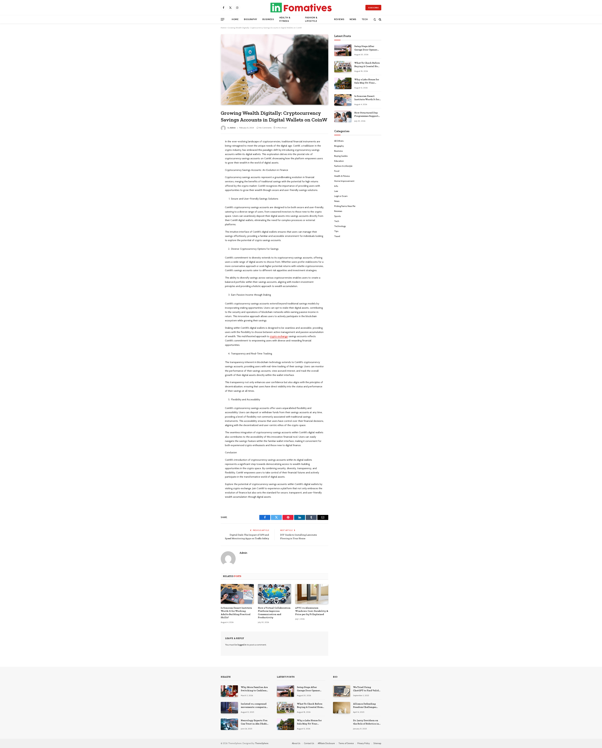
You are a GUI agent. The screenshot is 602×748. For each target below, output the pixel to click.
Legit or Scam (341, 196)
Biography (250, 19)
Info (336, 186)
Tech (365, 19)
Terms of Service (346, 743)
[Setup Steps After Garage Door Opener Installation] (342, 50)
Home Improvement (344, 181)
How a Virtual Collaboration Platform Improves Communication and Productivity (274, 612)
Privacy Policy (363, 743)
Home (235, 19)
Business (268, 19)
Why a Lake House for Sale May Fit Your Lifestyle (366, 81)
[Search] (379, 19)
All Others (339, 141)
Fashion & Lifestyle (311, 19)
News (353, 19)
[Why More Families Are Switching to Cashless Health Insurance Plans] (229, 691)
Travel (337, 236)
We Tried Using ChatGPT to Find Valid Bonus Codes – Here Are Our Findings (366, 689)
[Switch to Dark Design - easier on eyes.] (375, 19)
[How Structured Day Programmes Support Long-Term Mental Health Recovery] (342, 116)
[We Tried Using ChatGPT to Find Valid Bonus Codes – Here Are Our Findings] (341, 691)
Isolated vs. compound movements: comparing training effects (254, 705)
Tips (336, 231)
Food (336, 171)
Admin (233, 127)
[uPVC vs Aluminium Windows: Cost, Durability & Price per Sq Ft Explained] (311, 594)
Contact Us (309, 743)
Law (336, 191)
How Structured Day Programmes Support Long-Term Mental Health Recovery (366, 114)
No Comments (265, 127)
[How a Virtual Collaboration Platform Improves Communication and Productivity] (274, 594)
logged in (242, 644)
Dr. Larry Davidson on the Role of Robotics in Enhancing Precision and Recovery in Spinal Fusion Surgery (366, 722)
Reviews (339, 19)
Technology (340, 226)
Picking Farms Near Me (344, 206)
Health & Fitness (284, 19)
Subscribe (373, 7)
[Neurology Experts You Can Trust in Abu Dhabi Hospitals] (229, 724)
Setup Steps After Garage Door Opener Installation (365, 48)
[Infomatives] (301, 7)
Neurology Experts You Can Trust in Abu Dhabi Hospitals (254, 722)
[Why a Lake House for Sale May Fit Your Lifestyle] (342, 83)
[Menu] (222, 19)
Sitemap (377, 743)
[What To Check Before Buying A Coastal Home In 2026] (342, 66)
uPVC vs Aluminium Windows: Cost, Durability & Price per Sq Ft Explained (311, 611)
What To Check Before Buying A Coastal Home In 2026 (367, 64)
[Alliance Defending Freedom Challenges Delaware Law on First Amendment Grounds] (341, 707)
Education (339, 161)
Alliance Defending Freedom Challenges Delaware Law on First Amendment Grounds (365, 705)
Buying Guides (341, 156)
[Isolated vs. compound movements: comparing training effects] (229, 707)
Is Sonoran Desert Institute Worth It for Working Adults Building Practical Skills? (236, 612)
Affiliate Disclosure (326, 743)
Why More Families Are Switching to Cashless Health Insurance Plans (254, 689)
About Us (296, 743)
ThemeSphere (261, 743)
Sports (337, 216)
